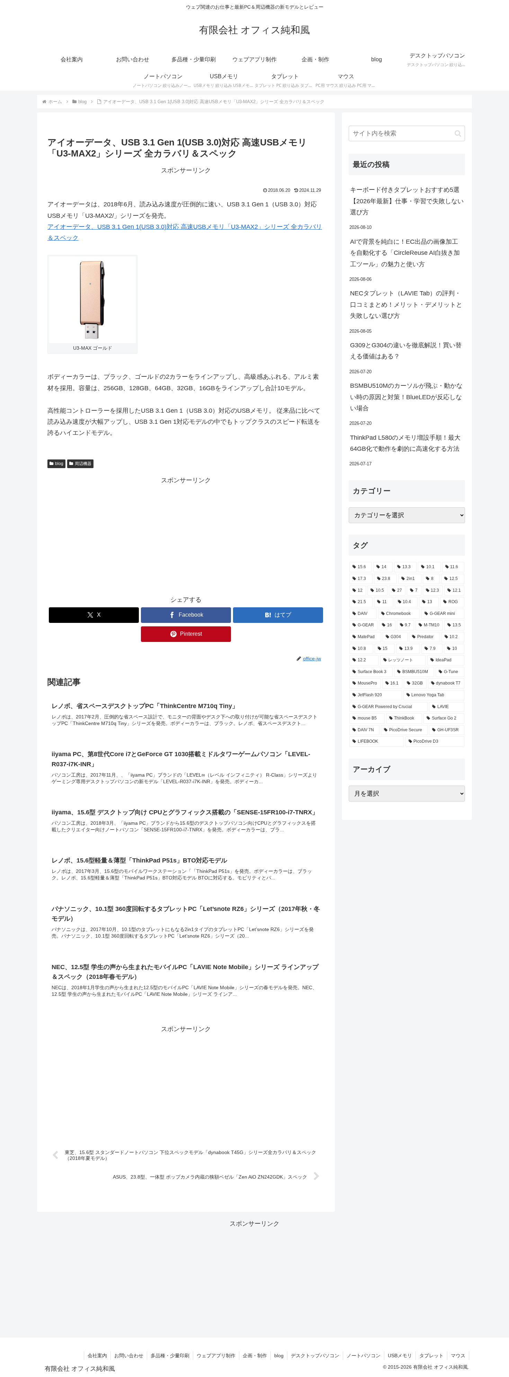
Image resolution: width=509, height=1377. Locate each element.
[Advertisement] (185, 534)
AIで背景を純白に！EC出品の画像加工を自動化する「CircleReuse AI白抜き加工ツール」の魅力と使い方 (405, 253)
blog (59, 463)
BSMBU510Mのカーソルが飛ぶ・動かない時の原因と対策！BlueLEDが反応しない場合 (406, 397)
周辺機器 (83, 463)
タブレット (431, 1355)
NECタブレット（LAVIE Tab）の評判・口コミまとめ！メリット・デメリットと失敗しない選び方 (406, 304)
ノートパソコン (364, 1355)
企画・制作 (255, 1355)
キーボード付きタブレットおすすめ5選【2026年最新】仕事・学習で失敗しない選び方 (407, 201)
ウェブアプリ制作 (216, 1355)
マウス (458, 1355)
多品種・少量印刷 (170, 1355)
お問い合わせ (128, 1355)
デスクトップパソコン (315, 1355)
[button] (458, 133)
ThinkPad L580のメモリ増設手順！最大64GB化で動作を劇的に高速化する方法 (405, 443)
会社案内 (97, 1355)
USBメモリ (400, 1355)
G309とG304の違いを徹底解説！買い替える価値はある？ (406, 351)
